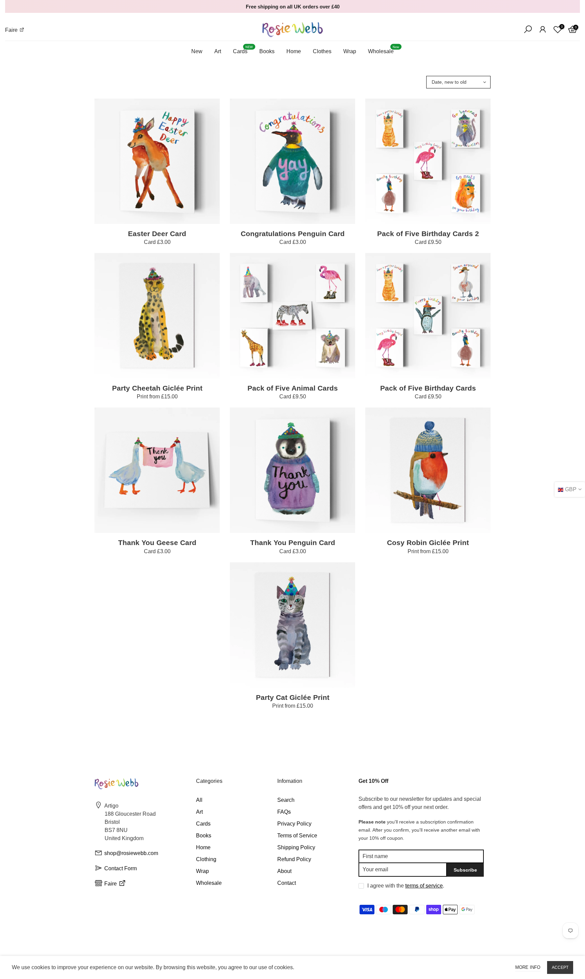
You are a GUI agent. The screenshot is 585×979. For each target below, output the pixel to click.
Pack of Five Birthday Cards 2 (428, 233)
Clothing (206, 859)
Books (267, 51)
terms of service (424, 886)
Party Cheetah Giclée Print (157, 388)
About (284, 871)
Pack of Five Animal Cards (292, 388)
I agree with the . (405, 886)
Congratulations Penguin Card (293, 233)
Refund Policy (294, 859)
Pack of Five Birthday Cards (428, 388)
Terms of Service (297, 835)
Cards (243, 50)
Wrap (349, 51)
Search (286, 800)
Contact (286, 883)
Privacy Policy (294, 824)
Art (217, 51)
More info (527, 967)
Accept (560, 967)
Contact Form (120, 868)
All (199, 800)
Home (293, 51)
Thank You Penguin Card (292, 542)
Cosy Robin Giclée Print (428, 542)
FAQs (284, 812)
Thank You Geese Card (157, 542)
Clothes (322, 51)
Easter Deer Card (157, 233)
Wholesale (383, 50)
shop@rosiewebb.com (131, 853)
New (196, 51)
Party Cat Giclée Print (292, 697)
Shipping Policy (296, 847)
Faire (12, 30)
